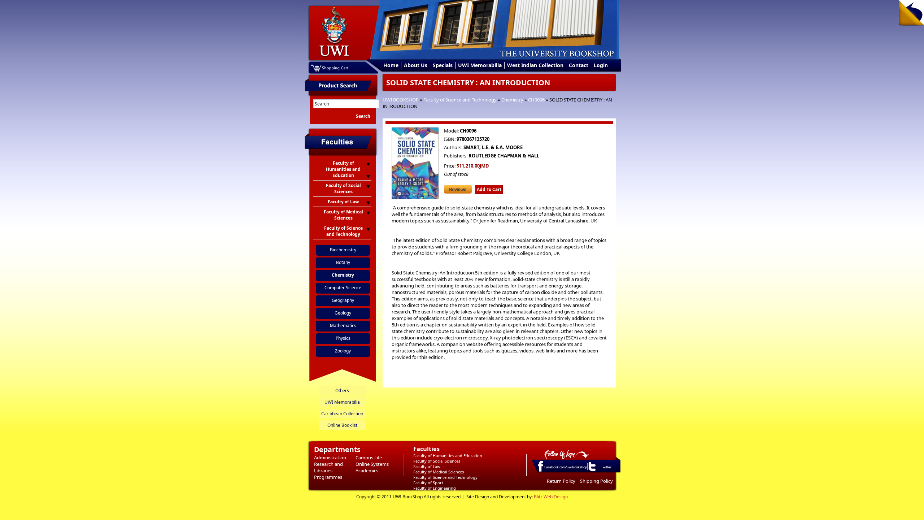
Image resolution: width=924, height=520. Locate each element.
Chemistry (512, 99)
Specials (443, 65)
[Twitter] (592, 471)
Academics (367, 470)
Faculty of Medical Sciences (438, 471)
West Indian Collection (535, 65)
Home (390, 65)
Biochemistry (343, 250)
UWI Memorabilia (480, 65)
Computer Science (342, 288)
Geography (343, 300)
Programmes (328, 477)
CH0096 (536, 99)
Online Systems (372, 464)
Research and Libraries (328, 467)
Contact (578, 65)
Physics (343, 338)
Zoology (343, 351)
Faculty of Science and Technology (460, 99)
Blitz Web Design (551, 497)
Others (342, 390)
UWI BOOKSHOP (401, 99)
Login (601, 65)
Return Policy (561, 481)
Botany (343, 262)
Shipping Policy (596, 481)
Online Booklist (342, 425)
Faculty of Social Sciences (436, 461)
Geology (343, 313)
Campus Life (369, 457)
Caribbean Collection (342, 414)
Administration (330, 457)
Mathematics (343, 325)
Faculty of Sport (428, 482)
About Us (415, 65)
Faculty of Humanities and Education (447, 455)
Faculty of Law (426, 466)
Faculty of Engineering (434, 488)
